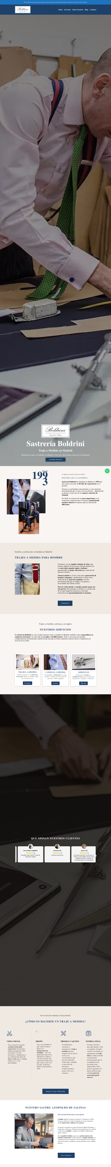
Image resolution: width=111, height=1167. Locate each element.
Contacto (93, 10)
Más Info (83, 683)
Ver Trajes (27, 683)
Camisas (55, 683)
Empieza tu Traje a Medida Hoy (55, 1091)
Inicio (61, 10)
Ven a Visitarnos (66, 1155)
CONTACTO (65, 603)
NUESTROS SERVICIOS (55, 459)
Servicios (67, 10)
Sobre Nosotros (77, 10)
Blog (86, 10)
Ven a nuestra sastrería (16, 1045)
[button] (16, 856)
